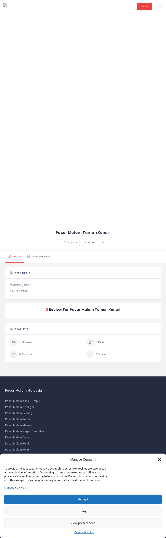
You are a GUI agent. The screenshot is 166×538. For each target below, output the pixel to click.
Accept (83, 499)
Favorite (72, 242)
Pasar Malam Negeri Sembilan (24, 431)
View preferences (83, 523)
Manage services (15, 487)
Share (91, 242)
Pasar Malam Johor (17, 419)
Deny (83, 511)
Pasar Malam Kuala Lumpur (22, 401)
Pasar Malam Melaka (18, 425)
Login (144, 6)
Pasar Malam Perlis (17, 449)
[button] (159, 459)
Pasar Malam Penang (18, 413)
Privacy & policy (84, 532)
